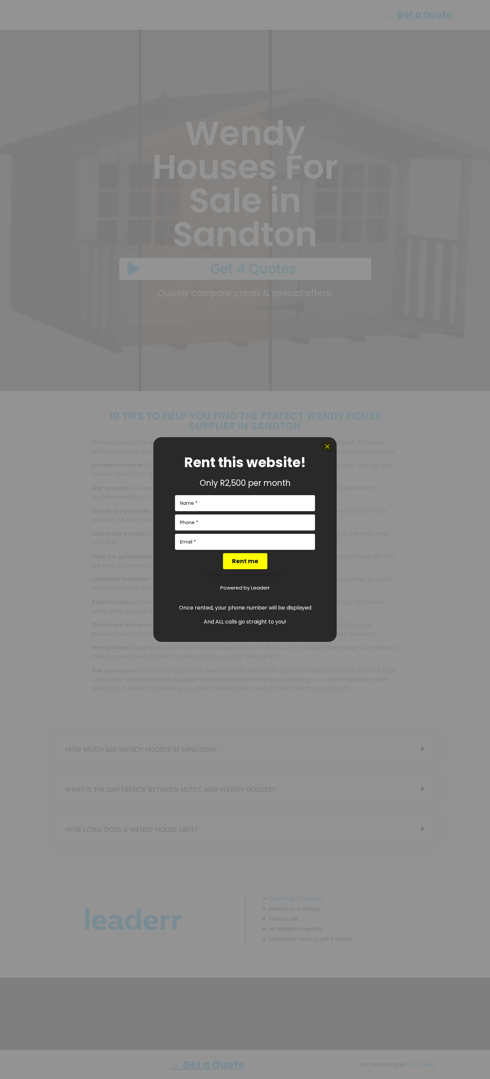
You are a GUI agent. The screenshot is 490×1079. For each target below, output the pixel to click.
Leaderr (260, 587)
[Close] (327, 446)
